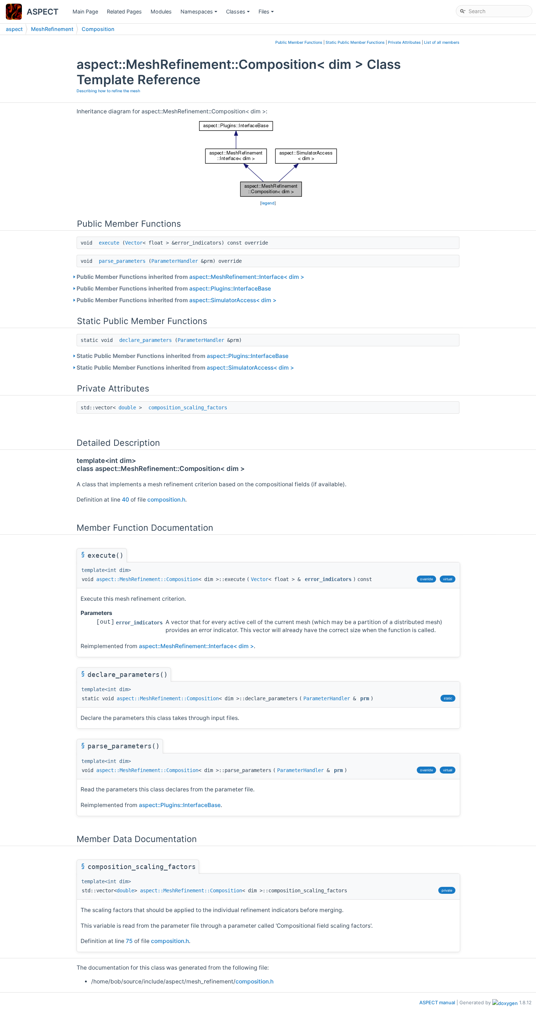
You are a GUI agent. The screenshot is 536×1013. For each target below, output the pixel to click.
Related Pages (124, 11)
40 (125, 499)
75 (129, 941)
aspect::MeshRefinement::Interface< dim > (246, 276)
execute (109, 243)
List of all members (441, 42)
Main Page (85, 11)
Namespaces (199, 13)
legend (268, 203)
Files (267, 13)
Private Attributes (404, 42)
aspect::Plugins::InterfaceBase (230, 288)
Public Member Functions (298, 42)
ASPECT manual (437, 1002)
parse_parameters (122, 261)
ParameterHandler (174, 261)
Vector (134, 243)
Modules (161, 11)
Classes (238, 13)
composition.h (166, 499)
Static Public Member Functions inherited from (182, 355)
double (127, 407)
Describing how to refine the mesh (108, 91)
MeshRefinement (52, 29)
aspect (14, 29)
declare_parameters (145, 340)
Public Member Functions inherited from (190, 276)
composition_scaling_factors (187, 407)
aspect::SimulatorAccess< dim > (232, 300)
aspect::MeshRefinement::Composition (147, 579)
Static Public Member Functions (355, 42)
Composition (98, 29)
